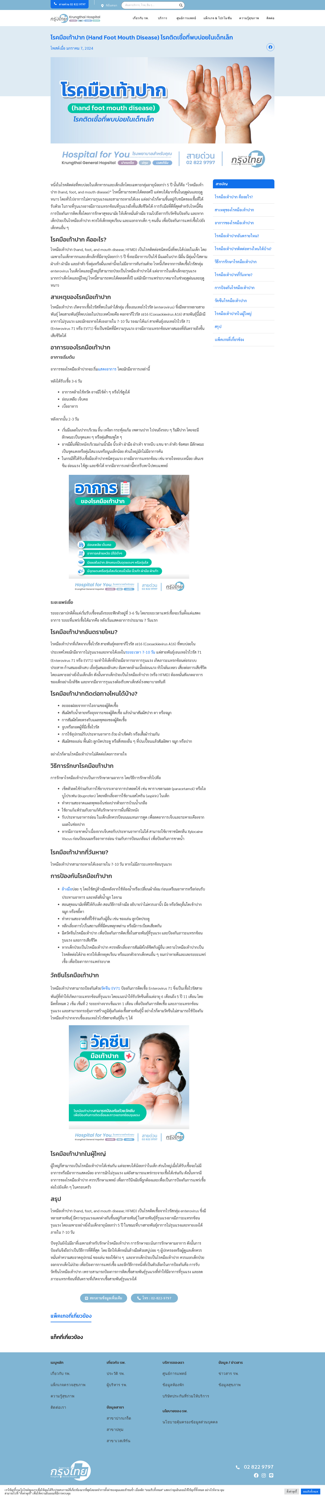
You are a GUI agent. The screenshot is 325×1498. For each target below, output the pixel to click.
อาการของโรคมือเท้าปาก (234, 222)
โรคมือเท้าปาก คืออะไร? (234, 196)
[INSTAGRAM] (263, 1475)
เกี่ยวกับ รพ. (141, 18)
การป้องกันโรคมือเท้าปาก (235, 287)
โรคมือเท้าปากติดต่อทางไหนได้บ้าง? (243, 248)
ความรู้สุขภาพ (249, 18)
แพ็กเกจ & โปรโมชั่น (218, 18)
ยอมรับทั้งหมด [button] (310, 1491)
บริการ (162, 18)
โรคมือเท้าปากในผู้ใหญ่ (233, 313)
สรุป (218, 326)
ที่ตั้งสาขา (111, 6)
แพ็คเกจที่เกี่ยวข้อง (229, 339)
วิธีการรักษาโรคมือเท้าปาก (236, 261)
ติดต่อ (270, 18)
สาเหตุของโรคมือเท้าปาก (234, 209)
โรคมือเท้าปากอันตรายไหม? (237, 235)
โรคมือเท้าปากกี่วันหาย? (233, 274)
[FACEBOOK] (256, 1475)
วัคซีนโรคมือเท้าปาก (231, 300)
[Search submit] (182, 5)
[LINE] (271, 1475)
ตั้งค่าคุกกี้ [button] (292, 1491)
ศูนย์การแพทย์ (186, 18)
